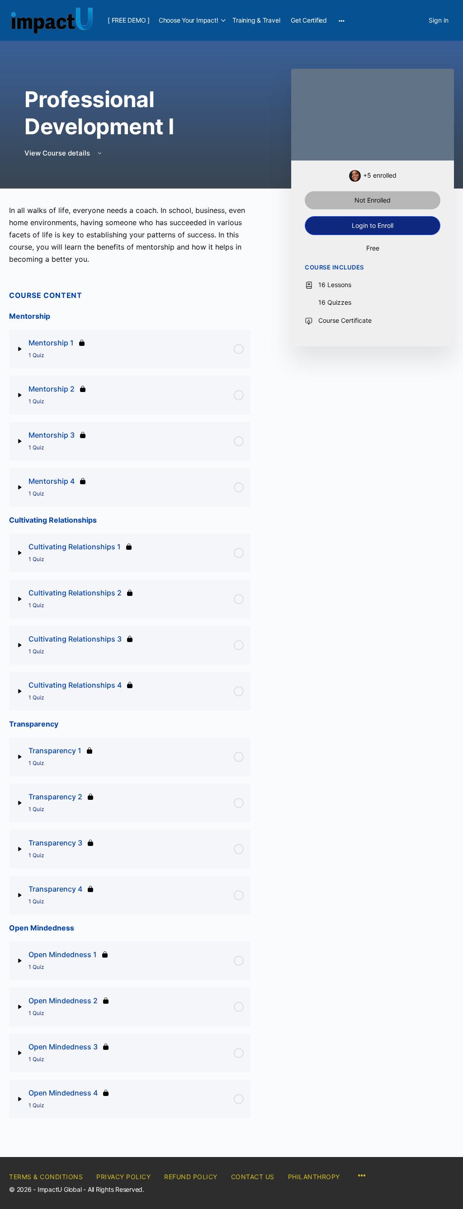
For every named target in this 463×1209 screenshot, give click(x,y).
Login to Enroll (372, 225)
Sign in (439, 20)
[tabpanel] (129, 234)
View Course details (58, 153)
